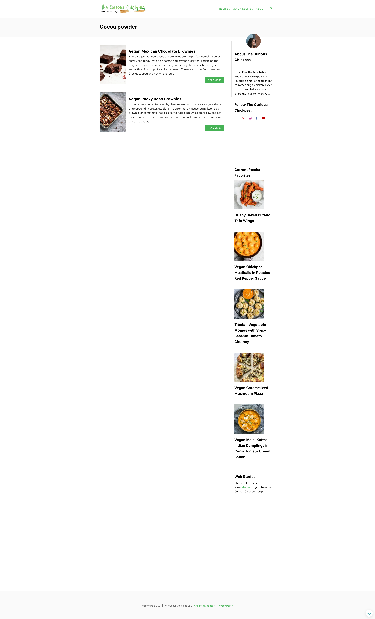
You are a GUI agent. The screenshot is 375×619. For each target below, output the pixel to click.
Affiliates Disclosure (205, 605)
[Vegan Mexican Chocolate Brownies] (113, 66)
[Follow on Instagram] (250, 118)
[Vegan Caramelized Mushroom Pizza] (253, 367)
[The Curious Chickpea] (126, 9)
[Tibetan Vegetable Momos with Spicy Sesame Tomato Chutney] (253, 304)
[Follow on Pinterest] (243, 118)
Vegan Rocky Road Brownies (155, 99)
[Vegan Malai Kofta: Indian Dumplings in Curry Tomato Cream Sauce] (253, 419)
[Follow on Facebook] (256, 118)
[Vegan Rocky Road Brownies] (113, 113)
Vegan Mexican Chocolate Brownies (162, 51)
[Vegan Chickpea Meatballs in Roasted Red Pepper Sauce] (253, 246)
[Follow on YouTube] (263, 118)
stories (246, 487)
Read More (215, 81)
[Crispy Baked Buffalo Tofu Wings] (253, 194)
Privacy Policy (225, 605)
